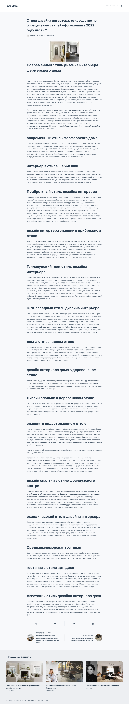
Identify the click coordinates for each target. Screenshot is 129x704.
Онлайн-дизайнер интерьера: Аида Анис (102, 685)
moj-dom (12, 5)
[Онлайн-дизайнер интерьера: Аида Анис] (104, 671)
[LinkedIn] (92, 623)
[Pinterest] (73, 623)
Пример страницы (112, 6)
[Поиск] (122, 6)
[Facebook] (36, 623)
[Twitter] (55, 623)
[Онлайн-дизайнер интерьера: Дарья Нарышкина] (64, 671)
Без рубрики (50, 36)
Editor (32, 36)
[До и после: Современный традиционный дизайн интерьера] (24, 671)
